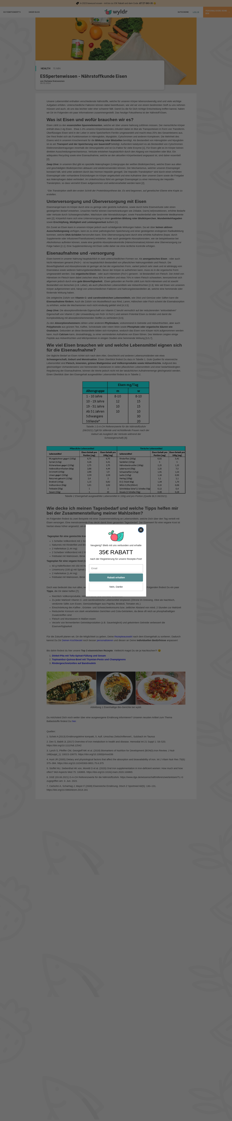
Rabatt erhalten (116, 577)
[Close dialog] (141, 530)
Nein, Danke (116, 586)
